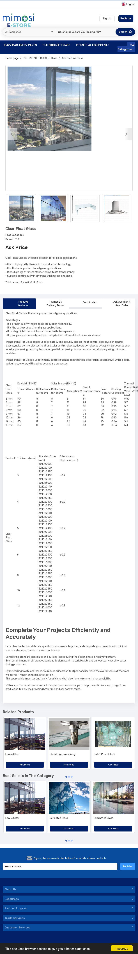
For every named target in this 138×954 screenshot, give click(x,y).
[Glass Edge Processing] (69, 734)
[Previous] (11, 134)
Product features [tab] (23, 303)
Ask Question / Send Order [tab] (121, 303)
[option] (69, 109)
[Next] (126, 134)
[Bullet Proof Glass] (113, 734)
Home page (12, 58)
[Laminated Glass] (113, 798)
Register (128, 866)
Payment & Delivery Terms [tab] (55, 303)
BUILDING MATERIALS (35, 58)
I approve (122, 948)
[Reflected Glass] (69, 798)
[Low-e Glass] (24, 734)
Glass (54, 58)
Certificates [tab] (90, 302)
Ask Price (16, 247)
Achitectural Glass (72, 58)
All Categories (126, 47)
